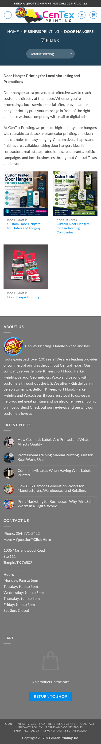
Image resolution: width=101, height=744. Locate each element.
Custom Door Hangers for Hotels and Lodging (23, 226)
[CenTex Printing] (45, 15)
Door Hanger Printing (23, 297)
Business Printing (41, 31)
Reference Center (63, 723)
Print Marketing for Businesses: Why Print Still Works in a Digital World (55, 503)
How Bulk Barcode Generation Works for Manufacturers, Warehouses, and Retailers (52, 488)
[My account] (81, 15)
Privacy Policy (30, 727)
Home (13, 31)
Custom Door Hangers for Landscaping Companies (73, 228)
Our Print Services (20, 723)
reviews (60, 407)
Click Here (42, 539)
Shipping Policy (27, 730)
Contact (87, 723)
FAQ (42, 723)
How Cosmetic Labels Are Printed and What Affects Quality (53, 441)
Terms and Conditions (64, 727)
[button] (8, 15)
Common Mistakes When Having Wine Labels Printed (54, 472)
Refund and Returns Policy (65, 730)
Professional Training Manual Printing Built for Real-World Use (55, 457)
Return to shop (50, 696)
